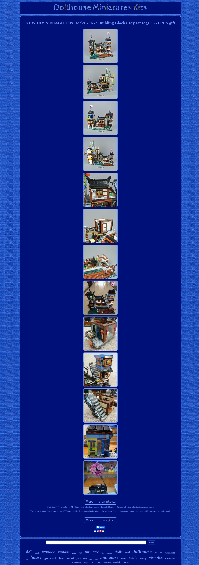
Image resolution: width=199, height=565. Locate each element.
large (86, 562)
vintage (63, 552)
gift (27, 559)
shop (90, 559)
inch (85, 559)
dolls (119, 552)
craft (96, 559)
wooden (48, 551)
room (126, 562)
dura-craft (170, 558)
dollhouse (142, 551)
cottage (109, 553)
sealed (70, 558)
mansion (96, 562)
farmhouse (170, 552)
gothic (78, 559)
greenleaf (50, 558)
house (36, 557)
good (123, 558)
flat (80, 552)
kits (103, 553)
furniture (92, 552)
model (116, 562)
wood (158, 552)
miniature (109, 557)
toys (61, 558)
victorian (156, 558)
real (127, 552)
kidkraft (143, 559)
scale (133, 557)
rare (74, 553)
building (107, 563)
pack (37, 553)
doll (29, 552)
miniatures (76, 563)
